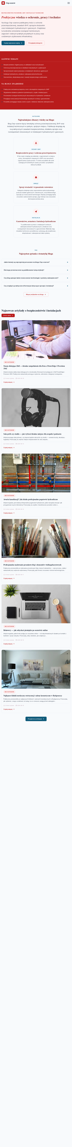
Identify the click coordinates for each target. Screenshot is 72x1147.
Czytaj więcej (7, 382)
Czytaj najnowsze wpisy (12, 43)
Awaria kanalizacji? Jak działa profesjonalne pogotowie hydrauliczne (30, 499)
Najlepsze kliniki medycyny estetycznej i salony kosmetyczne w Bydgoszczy (32, 695)
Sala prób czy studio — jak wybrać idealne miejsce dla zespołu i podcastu (32, 434)
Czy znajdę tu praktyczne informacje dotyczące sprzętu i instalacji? (29, 286)
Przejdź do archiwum (35, 719)
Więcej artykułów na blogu (35, 294)
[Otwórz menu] (68, 3)
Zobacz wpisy (7, 315)
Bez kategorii (9, 362)
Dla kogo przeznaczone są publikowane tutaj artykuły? (24, 270)
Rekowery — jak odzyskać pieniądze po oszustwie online (25, 630)
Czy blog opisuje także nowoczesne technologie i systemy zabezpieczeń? (31, 278)
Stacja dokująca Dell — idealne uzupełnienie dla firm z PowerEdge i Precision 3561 (34, 367)
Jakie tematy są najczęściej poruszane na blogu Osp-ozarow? (27, 262)
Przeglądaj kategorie (35, 43)
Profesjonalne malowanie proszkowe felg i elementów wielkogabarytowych (32, 564)
